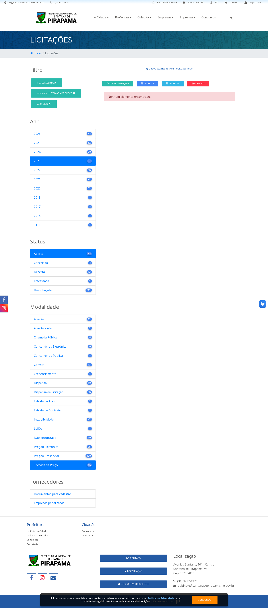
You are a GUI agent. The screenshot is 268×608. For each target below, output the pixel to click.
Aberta (45, 82)
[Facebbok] (31, 577)
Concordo (204, 599)
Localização (134, 571)
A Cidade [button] (100, 17)
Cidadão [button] (143, 17)
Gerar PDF (199, 83)
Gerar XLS (148, 83)
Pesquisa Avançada (119, 83)
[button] (231, 18)
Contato (135, 558)
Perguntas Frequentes (134, 584)
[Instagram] (4, 308)
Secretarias (33, 544)
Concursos (208, 17)
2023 (42, 103)
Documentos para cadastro (52, 494)
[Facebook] (4, 300)
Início (37, 53)
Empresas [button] (165, 17)
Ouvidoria (87, 535)
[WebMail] (53, 577)
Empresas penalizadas (49, 503)
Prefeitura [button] (122, 17)
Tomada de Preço (55, 93)
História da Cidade (37, 531)
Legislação (32, 539)
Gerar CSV (173, 83)
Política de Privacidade (161, 598)
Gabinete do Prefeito (38, 535)
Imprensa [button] (186, 17)
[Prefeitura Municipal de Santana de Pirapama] (57, 18)
